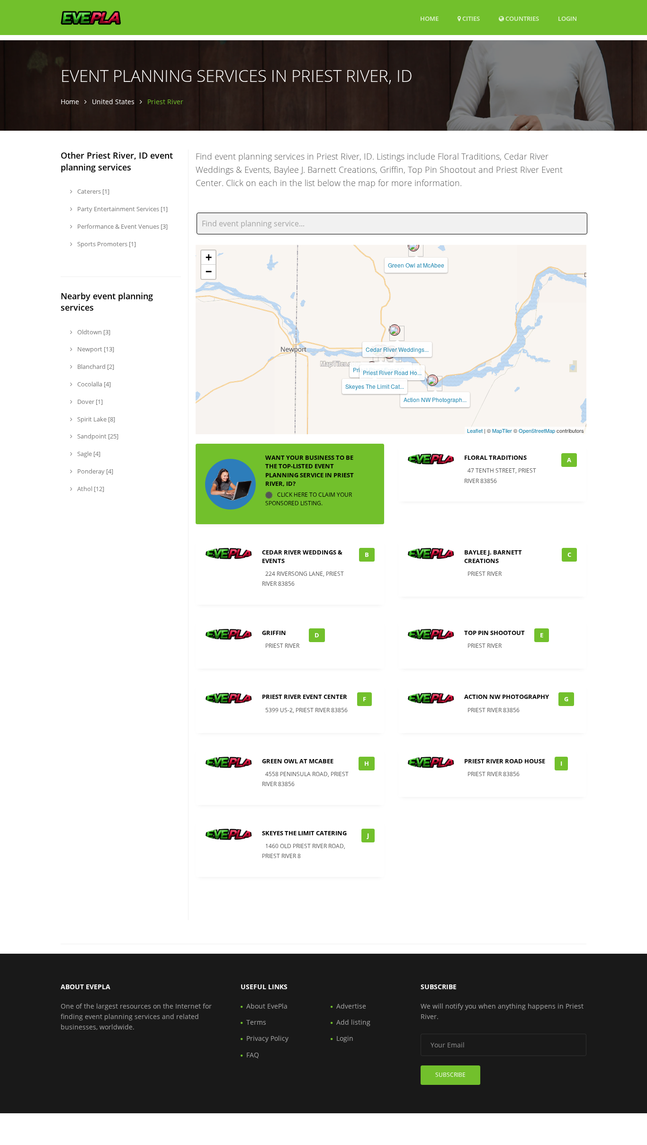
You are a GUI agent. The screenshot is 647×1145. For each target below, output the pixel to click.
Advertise (351, 1006)
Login (567, 18)
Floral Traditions (495, 457)
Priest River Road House (504, 761)
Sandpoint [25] (97, 436)
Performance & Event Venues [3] (122, 226)
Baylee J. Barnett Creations (493, 556)
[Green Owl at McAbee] (413, 245)
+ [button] (209, 257)
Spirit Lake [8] (95, 419)
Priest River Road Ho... (392, 372)
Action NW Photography (506, 696)
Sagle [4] (88, 453)
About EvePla (267, 1006)
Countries (521, 18)
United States (113, 101)
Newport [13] (95, 349)
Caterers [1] (92, 191)
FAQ (252, 1054)
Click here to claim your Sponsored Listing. (308, 499)
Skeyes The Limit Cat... (374, 386)
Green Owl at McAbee (416, 265)
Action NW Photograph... (435, 399)
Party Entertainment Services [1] (122, 209)
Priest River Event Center (304, 696)
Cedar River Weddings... (397, 349)
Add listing (353, 1022)
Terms (256, 1022)
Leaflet (475, 430)
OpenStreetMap (537, 430)
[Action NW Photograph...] (432, 380)
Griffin (274, 632)
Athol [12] (90, 488)
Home (429, 18)
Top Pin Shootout (494, 632)
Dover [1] (89, 401)
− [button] (209, 271)
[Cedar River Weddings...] (394, 330)
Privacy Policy (267, 1038)
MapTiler (502, 430)
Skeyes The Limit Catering (304, 833)
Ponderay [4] (94, 471)
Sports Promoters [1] (106, 244)
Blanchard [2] (95, 366)
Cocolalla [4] (93, 384)
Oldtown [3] (93, 332)
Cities (470, 18)
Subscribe (450, 1075)
